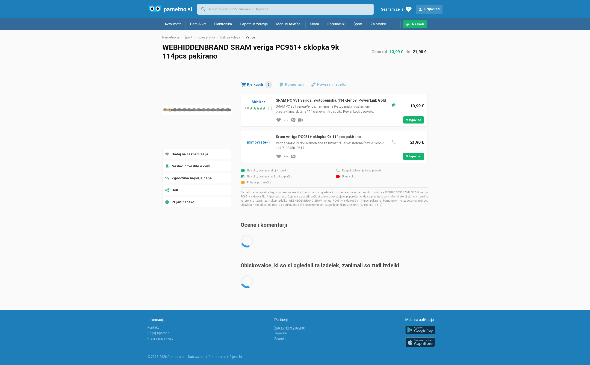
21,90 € (419, 51)
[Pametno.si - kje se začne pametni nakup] (170, 9)
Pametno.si (170, 37)
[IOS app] (420, 342)
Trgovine (280, 333)
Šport (358, 24)
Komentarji (294, 84)
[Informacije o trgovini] (286, 120)
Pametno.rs (217, 357)
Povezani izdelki (331, 84)
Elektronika (223, 24)
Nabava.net (196, 357)
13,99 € (396, 51)
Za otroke (378, 24)
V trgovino (413, 120)
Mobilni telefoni (288, 24)
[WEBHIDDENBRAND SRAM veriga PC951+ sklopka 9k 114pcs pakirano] (196, 110)
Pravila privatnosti (161, 338)
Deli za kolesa (230, 37)
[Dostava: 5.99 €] (301, 120)
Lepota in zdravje (254, 24)
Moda (314, 24)
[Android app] (420, 330)
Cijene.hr (236, 357)
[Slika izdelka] (293, 120)
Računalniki (336, 24)
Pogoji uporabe (158, 333)
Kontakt (153, 327)
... (395, 24)
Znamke (280, 339)
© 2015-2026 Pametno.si (166, 357)
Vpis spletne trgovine (289, 327)
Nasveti (418, 24)
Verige (250, 37)
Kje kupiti (258, 84)
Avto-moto (173, 24)
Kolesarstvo (206, 37)
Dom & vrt (198, 24)
